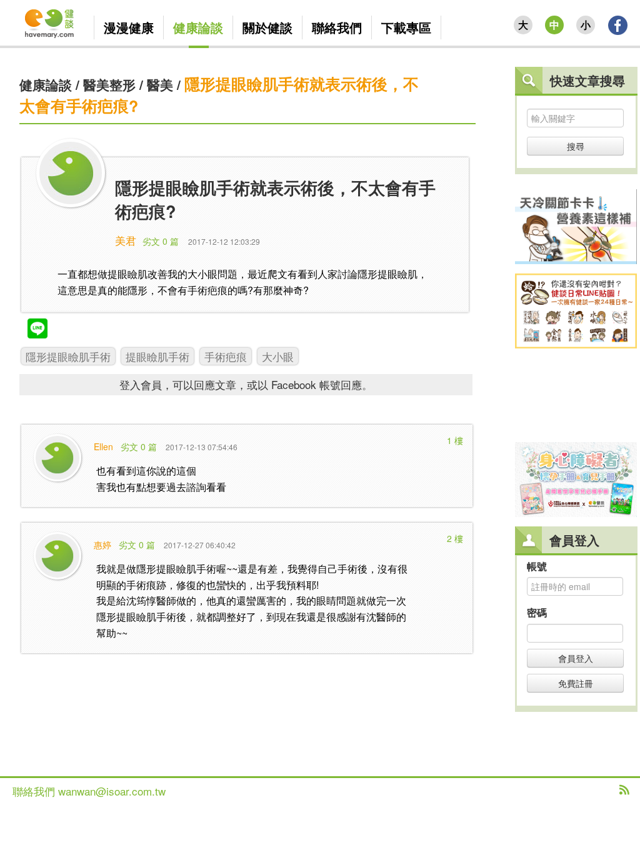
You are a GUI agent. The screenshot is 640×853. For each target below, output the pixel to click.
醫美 (160, 84)
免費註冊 (575, 683)
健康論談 (45, 84)
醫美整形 (109, 84)
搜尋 (575, 146)
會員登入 (575, 658)
